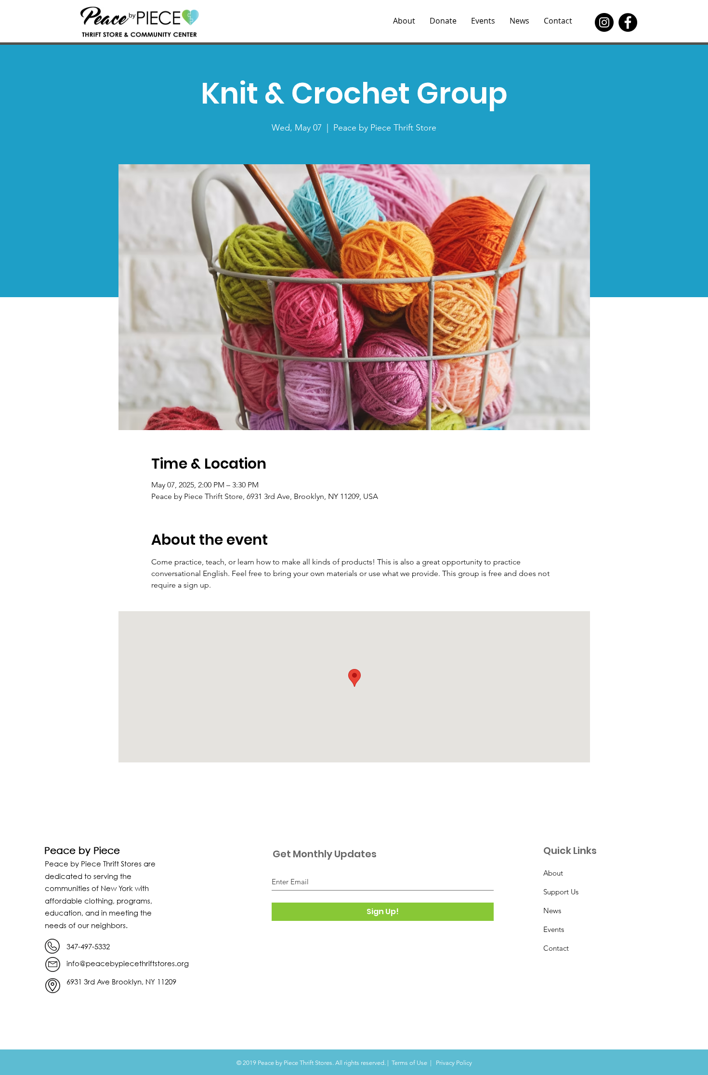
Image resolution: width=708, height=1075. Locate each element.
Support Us (560, 891)
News (552, 910)
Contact (556, 948)
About (553, 873)
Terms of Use (409, 1062)
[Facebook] (627, 22)
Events (553, 929)
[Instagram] (604, 22)
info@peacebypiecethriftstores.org (127, 963)
